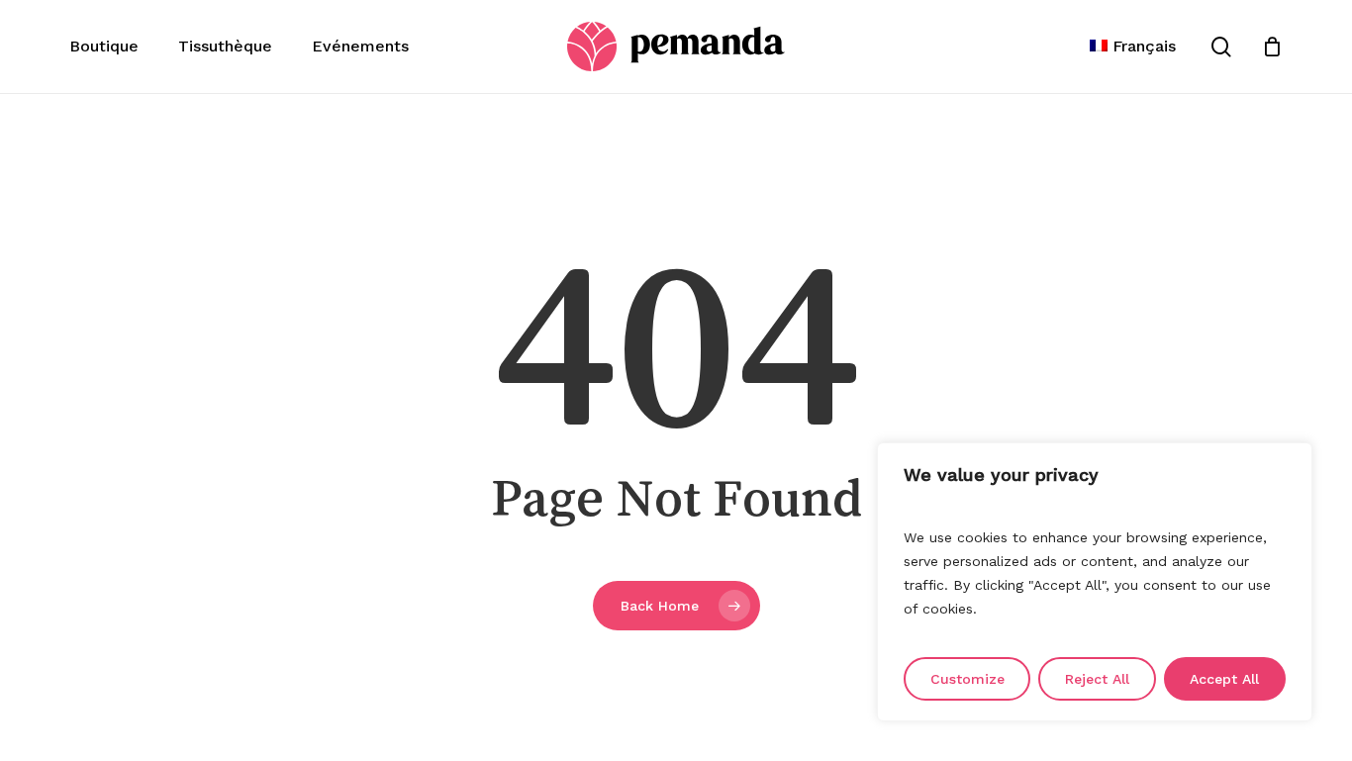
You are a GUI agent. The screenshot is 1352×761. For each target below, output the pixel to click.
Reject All (1097, 679)
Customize (967, 679)
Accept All (1224, 679)
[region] (1094, 581)
